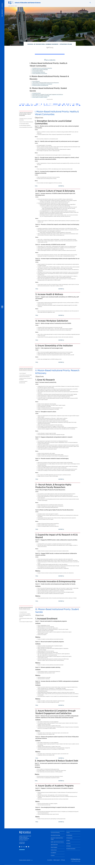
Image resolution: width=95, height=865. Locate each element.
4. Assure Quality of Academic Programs (39, 97)
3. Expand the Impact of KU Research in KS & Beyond (42, 84)
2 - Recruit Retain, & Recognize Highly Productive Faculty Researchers (45, 82)
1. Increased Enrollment (36, 93)
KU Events (68, 843)
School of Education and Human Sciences (28, 3)
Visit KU (67, 832)
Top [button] (36, 186)
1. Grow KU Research (36, 81)
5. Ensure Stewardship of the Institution (39, 73)
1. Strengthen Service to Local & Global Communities (42, 68)
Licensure (52, 855)
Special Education (54, 844)
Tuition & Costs (54, 850)
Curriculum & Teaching (55, 832)
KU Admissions (69, 835)
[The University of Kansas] (25, 833)
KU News (68, 840)
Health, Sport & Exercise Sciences (57, 842)
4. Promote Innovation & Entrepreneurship (40, 85)
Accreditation (53, 852)
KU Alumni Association (70, 848)
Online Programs (54, 847)
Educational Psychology (55, 835)
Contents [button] (60, 186)
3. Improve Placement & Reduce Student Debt (40, 95)
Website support (56, 860)
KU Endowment (69, 838)
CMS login (63, 860)
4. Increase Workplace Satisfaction (38, 72)
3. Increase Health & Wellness (37, 70)
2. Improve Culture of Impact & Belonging (40, 69)
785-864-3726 (22, 843)
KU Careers (68, 846)
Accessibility (49, 860)
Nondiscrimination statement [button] (25, 860)
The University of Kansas (76, 861)
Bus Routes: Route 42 (23, 840)
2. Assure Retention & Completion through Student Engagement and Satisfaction (47, 94)
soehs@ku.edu (22, 842)
